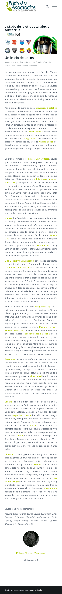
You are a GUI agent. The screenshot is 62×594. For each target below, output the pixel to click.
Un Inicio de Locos (19, 58)
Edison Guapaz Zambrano (26, 66)
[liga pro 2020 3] (31, 43)
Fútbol (7, 66)
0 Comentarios (25, 62)
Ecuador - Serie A (43, 62)
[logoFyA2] (26, 6)
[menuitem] (45, 6)
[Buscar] (45, 6)
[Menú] (53, 6)
